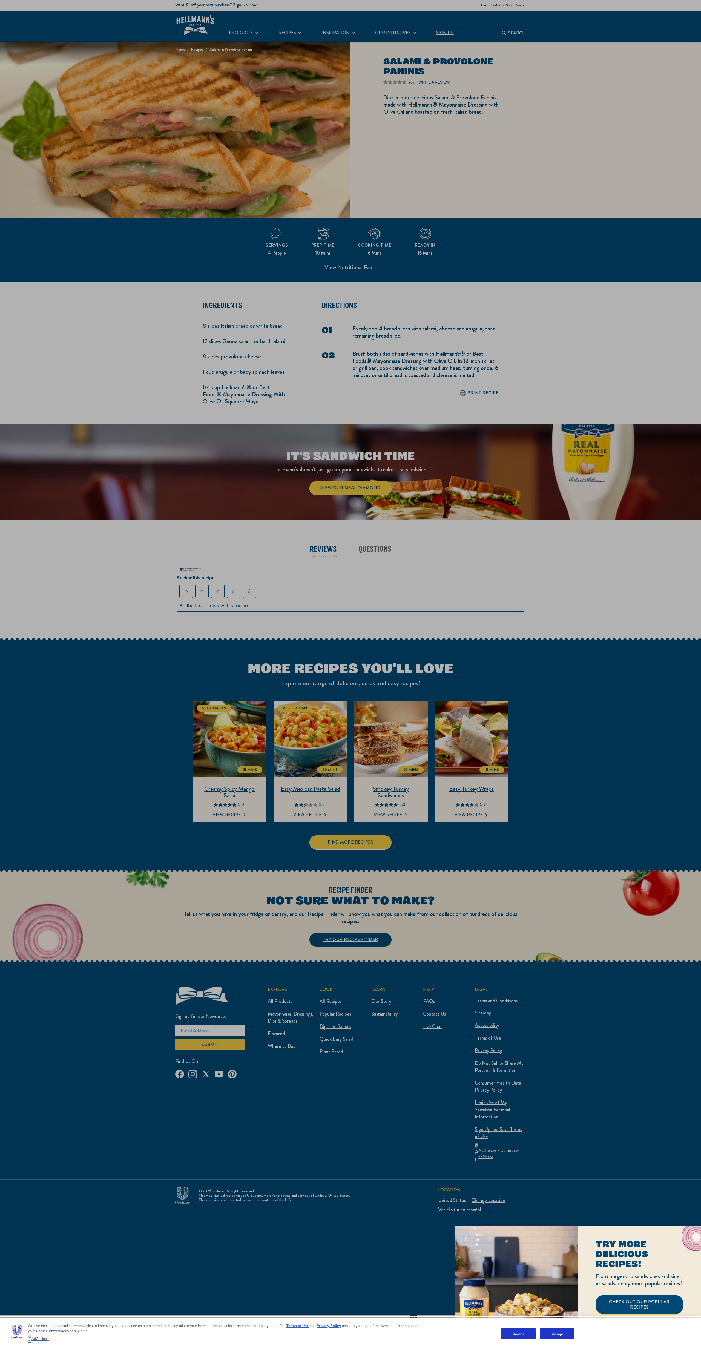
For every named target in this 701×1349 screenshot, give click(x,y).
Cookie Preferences (52, 1331)
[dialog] (578, 1287)
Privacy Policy (329, 1326)
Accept (557, 1333)
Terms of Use (297, 1326)
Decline (518, 1333)
